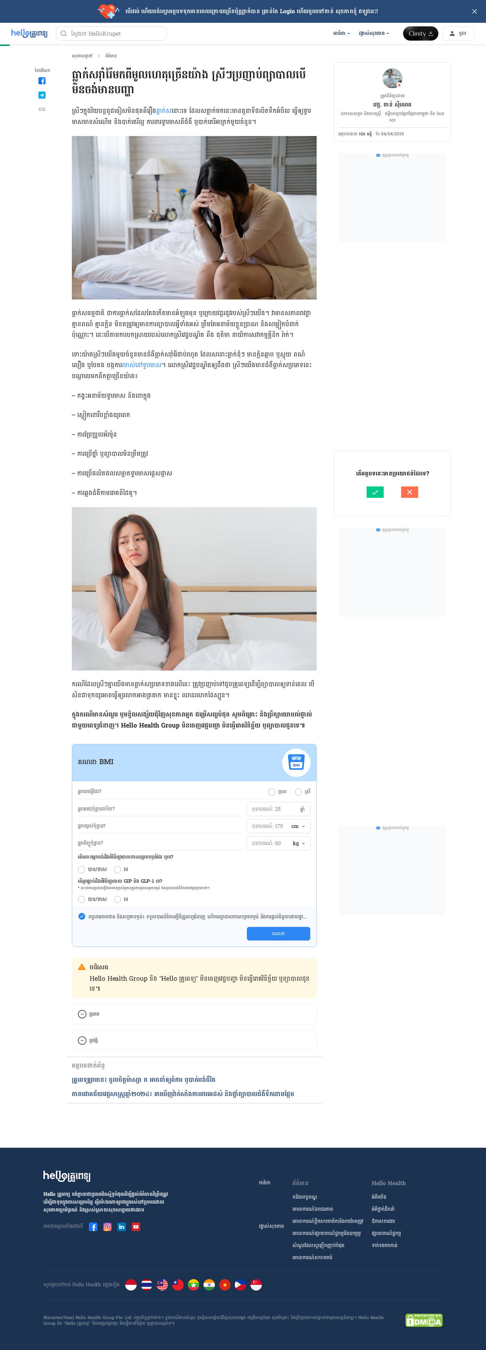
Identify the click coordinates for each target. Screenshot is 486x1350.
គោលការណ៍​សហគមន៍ (312, 1257)
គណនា (278, 933)
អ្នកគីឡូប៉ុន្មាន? (90, 843)
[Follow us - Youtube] (136, 1227)
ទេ (126, 869)
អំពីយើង (379, 1197)
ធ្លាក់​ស (163, 111)
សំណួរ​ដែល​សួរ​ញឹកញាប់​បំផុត (318, 1245)
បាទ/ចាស (97, 869)
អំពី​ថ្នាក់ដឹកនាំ (383, 1209)
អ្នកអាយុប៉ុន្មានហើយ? (96, 809)
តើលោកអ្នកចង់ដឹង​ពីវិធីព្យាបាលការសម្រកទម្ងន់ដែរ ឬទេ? (125, 857)
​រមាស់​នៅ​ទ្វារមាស (142, 365)
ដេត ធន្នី (365, 134)
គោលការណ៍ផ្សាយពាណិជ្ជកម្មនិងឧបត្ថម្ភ (326, 1233)
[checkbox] (82, 916)
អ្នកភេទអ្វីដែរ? (89, 792)
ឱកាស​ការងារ (383, 1221)
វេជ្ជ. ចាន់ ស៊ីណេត (392, 104)
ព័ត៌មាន (111, 56)
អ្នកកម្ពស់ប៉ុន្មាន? (92, 826)
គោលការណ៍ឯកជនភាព (312, 1209)
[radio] (271, 792)
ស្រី (308, 791)
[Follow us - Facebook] (93, 1227)
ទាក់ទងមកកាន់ (384, 1245)
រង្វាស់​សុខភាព (271, 1226)
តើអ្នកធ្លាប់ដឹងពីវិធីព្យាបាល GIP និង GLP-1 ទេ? (120, 881)
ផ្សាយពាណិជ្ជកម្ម (386, 1233)
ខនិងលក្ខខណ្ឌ (304, 1197)
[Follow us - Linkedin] (121, 1227)
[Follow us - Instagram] (107, 1227)
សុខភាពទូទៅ (82, 56)
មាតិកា (264, 1182)
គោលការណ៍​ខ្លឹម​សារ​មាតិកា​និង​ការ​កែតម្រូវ (327, 1221)
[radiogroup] (289, 791)
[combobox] (297, 826)
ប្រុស (282, 791)
